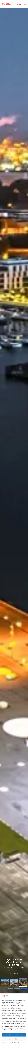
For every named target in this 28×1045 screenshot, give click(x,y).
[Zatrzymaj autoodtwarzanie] (2, 988)
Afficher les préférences (14, 1039)
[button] (26, 971)
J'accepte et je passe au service (14, 1035)
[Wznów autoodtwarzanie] (5, 989)
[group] (5, 982)
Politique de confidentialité (7, 1042)
